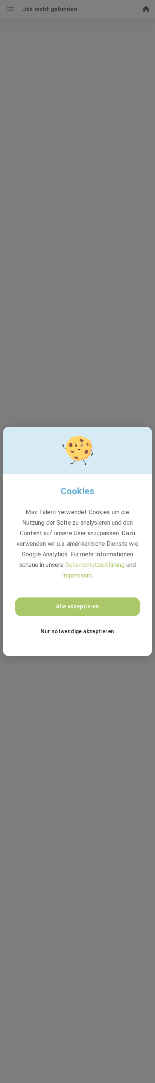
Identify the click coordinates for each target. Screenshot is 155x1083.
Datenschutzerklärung (95, 564)
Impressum (77, 575)
